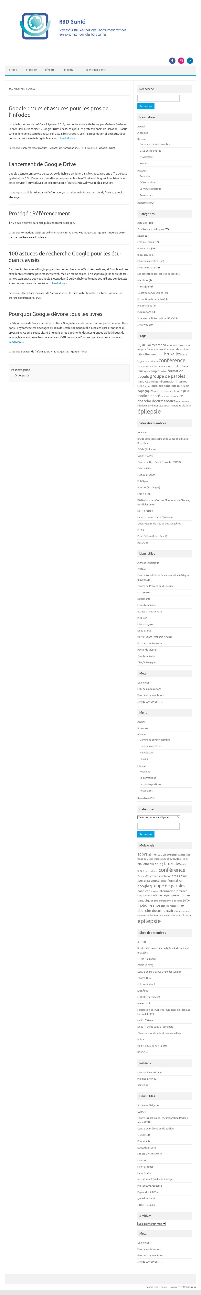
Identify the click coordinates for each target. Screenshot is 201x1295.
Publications (144, 311)
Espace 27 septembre (149, 611)
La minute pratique (150, 188)
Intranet (70, 70)
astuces (103, 293)
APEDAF (142, 432)
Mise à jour (143, 286)
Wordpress (189, 1287)
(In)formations (148, 182)
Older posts (20, 375)
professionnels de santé (170, 391)
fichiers (109, 192)
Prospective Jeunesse (149, 643)
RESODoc (142, 542)
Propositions (144, 305)
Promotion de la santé (150, 299)
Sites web (76, 192)
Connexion (143, 682)
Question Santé (146, 656)
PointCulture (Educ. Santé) (152, 536)
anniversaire (173, 345)
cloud (100, 192)
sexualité (168, 406)
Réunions (145, 176)
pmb (156, 391)
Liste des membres (150, 150)
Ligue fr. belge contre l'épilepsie (155, 517)
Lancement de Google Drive (42, 164)
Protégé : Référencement (39, 213)
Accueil (13, 70)
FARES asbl (143, 493)
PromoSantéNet (146, 1078)
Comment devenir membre (155, 144)
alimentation (157, 345)
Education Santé (146, 605)
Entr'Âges (142, 481)
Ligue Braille (144, 630)
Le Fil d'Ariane (145, 510)
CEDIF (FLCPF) (145, 455)
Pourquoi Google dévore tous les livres (55, 314)
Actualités (26, 192)
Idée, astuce (27, 293)
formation (175, 371)
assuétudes (174, 349)
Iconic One (152, 1287)
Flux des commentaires (150, 695)
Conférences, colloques (34, 147)
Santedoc (142, 1085)
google (103, 147)
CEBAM (141, 569)
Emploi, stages (145, 242)
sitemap (43, 237)
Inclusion (142, 617)
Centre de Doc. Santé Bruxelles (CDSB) (159, 462)
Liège (140, 385)
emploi (155, 371)
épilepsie (149, 411)
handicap (143, 381)
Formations (27, 232)
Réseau (49, 70)
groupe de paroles (167, 376)
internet (181, 381)
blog (160, 354)
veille (189, 406)
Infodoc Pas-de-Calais (150, 1072)
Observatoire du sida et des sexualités (159, 523)
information (167, 381)
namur (148, 386)
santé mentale (154, 405)
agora (142, 344)
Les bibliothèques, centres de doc (156, 273)
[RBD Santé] (100, 43)
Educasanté (144, 598)
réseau (141, 405)
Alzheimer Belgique (148, 562)
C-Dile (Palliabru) (146, 449)
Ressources (146, 195)
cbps (147, 361)
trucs (112, 147)
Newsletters (146, 157)
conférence (172, 360)
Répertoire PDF (96, 70)
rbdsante (174, 396)
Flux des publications (149, 688)
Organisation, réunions (150, 292)
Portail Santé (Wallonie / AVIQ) (154, 636)
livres (84, 351)
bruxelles (172, 354)
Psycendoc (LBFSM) (148, 649)
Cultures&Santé (145, 366)
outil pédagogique (163, 385)
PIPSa (140, 529)
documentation (162, 366)
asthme (185, 349)
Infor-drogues (145, 624)
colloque (154, 361)
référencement (27, 237)
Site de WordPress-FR (150, 701)
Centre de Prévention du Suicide (155, 586)
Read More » (67, 138)
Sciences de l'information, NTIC (66, 147)
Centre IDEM (144, 468)
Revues (144, 163)
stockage (14, 197)
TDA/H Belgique (146, 662)
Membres (142, 280)
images (154, 382)
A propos (31, 70)
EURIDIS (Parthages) (148, 487)
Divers (140, 235)
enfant (164, 371)
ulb (183, 405)
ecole (147, 371)
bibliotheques (146, 354)
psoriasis (165, 396)
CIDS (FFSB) (144, 592)
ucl (180, 406)
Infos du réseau (146, 267)
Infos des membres (148, 261)
